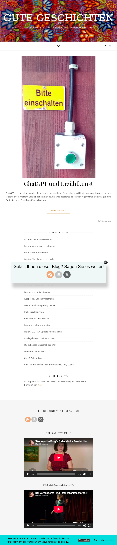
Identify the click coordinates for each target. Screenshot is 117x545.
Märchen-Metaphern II (35, 351)
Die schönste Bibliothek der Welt (40, 344)
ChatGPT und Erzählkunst (58, 183)
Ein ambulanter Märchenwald (38, 239)
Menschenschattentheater (37, 325)
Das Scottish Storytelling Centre (40, 305)
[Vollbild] (89, 474)
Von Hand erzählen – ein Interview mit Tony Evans (49, 364)
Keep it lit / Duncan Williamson (39, 298)
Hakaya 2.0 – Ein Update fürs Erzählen (43, 331)
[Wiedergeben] (28, 474)
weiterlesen (58, 210)
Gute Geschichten (58, 18)
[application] (58, 457)
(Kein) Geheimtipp (33, 358)
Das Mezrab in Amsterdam (37, 292)
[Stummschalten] (84, 474)
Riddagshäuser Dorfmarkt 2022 (39, 338)
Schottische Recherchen (36, 252)
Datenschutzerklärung (105, 540)
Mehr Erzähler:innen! (34, 311)
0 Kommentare (104, 220)
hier (40, 384)
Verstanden (84, 540)
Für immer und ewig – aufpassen (40, 245)
